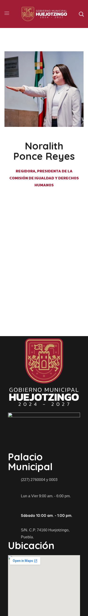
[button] (81, 14)
